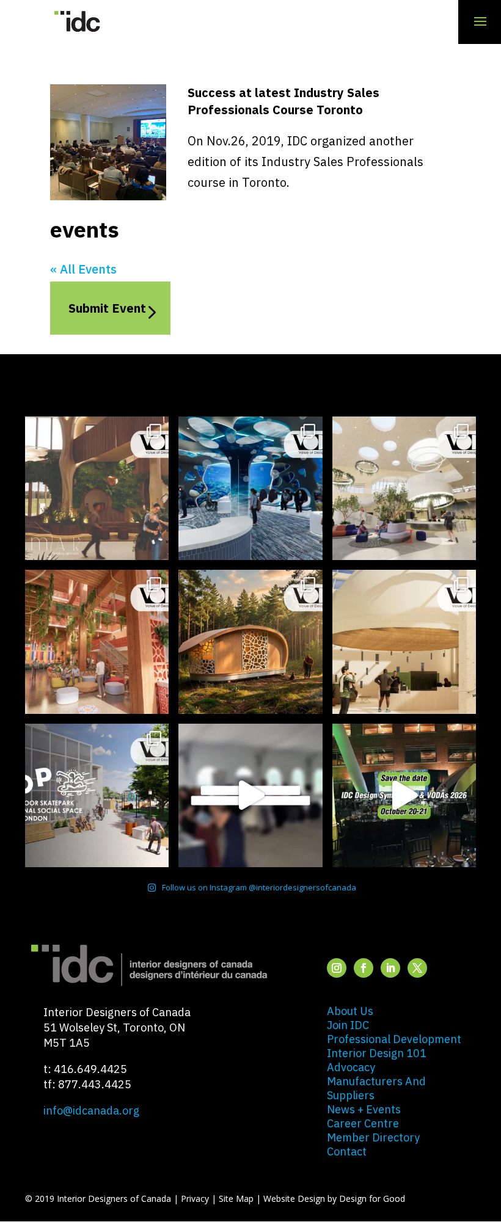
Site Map (236, 1198)
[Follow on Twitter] (417, 968)
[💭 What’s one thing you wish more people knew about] (250, 795)
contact (347, 1151)
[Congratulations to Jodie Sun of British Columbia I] (404, 488)
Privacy (195, 1198)
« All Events (83, 269)
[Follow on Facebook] (363, 968)
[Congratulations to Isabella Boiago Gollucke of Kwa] (97, 641)
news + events (364, 1109)
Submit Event (107, 308)
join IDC (348, 1025)
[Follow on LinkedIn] (390, 968)
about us (350, 1011)
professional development (394, 1039)
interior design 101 (376, 1053)
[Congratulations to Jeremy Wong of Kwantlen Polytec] (404, 641)
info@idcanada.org (91, 1111)
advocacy (351, 1067)
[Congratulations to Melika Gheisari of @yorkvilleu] (250, 641)
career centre (363, 1123)
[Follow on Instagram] (336, 968)
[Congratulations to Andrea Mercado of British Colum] (250, 488)
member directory (373, 1137)
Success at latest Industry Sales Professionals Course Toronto (283, 101)
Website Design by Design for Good (334, 1198)
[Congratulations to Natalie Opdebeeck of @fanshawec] (97, 795)
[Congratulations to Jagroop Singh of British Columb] (97, 488)
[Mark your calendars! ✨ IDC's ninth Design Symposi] (404, 795)
